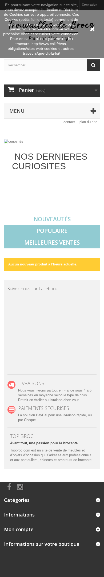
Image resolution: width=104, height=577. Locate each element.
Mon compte (19, 529)
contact (69, 122)
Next (90, 200)
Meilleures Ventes (52, 242)
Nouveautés (52, 219)
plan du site (88, 122)
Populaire (52, 231)
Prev (77, 200)
